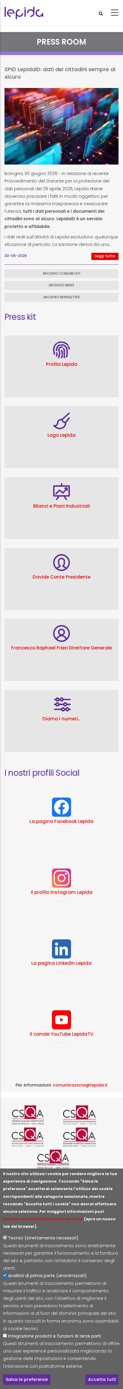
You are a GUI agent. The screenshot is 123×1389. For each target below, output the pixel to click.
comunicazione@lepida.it (80, 1085)
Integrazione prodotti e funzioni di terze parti (54, 1336)
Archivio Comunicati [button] (61, 273)
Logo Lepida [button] (61, 435)
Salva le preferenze (27, 1379)
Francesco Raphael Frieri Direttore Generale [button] (61, 648)
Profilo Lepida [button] (61, 364)
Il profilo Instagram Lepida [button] (62, 892)
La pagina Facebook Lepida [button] (61, 821)
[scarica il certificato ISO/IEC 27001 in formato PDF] (87, 1115)
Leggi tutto (105, 256)
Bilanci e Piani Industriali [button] (61, 506)
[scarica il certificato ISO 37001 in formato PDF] (36, 1137)
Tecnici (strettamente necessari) (43, 1238)
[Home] (23, 13)
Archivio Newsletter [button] (61, 297)
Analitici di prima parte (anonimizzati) (47, 1276)
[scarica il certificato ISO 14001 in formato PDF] (61, 1159)
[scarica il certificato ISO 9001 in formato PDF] (36, 1115)
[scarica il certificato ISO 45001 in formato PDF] (87, 1137)
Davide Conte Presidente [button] (61, 577)
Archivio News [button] (61, 285)
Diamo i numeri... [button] (61, 719)
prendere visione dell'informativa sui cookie (43, 1218)
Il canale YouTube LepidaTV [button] (61, 1034)
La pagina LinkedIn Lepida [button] (61, 963)
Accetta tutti (102, 1379)
